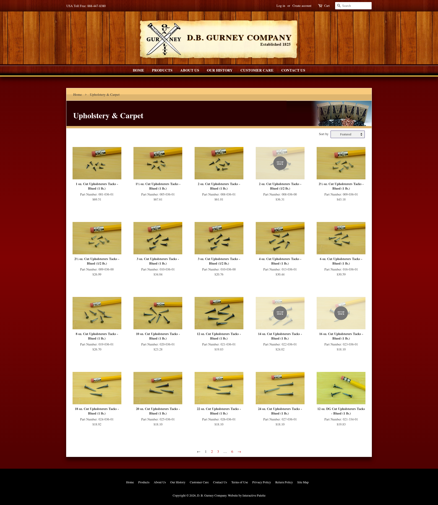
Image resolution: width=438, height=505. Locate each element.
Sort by (323, 134)
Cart (327, 5)
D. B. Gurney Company (212, 495)
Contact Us (293, 70)
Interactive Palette (254, 495)
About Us (189, 70)
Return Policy (284, 482)
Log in (280, 5)
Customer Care (257, 70)
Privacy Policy (261, 482)
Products (162, 70)
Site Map (303, 482)
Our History (220, 70)
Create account (301, 5)
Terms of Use (239, 482)
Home (138, 70)
